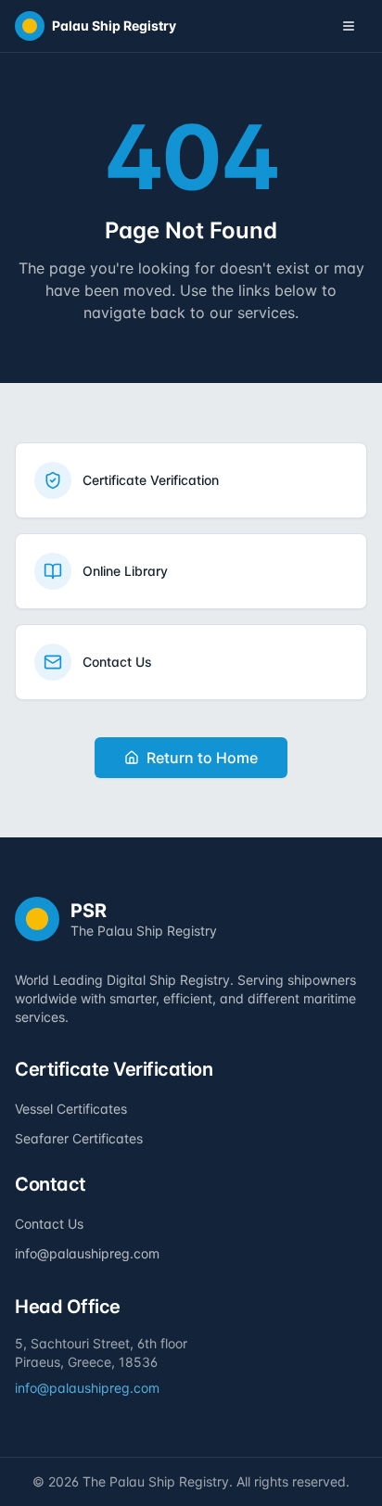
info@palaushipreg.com (87, 1253)
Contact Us (49, 1224)
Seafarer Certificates (79, 1138)
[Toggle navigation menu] (348, 26)
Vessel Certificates (71, 1109)
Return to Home (202, 757)
